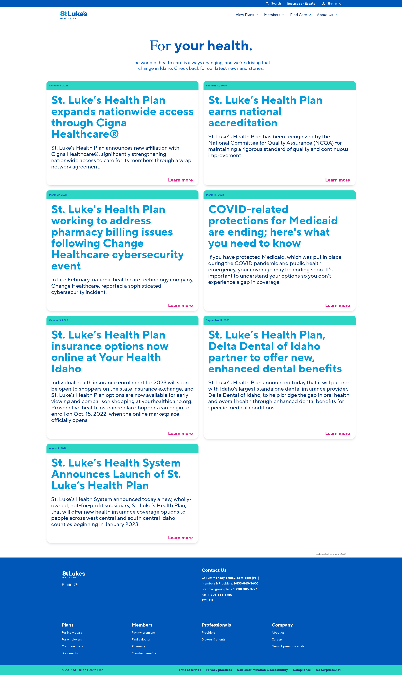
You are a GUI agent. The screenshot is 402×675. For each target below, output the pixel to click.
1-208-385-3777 (245, 589)
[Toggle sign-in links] (323, 3)
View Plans (245, 14)
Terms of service (189, 670)
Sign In (332, 4)
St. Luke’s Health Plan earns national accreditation (265, 111)
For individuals (72, 633)
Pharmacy (139, 646)
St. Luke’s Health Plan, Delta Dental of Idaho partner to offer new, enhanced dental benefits (275, 352)
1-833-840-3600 (246, 584)
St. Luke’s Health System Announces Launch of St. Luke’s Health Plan (116, 474)
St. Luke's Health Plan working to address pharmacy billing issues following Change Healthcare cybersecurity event (117, 237)
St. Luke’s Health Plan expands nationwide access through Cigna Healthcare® (122, 117)
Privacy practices (219, 670)
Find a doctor (141, 640)
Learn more (180, 180)
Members (272, 14)
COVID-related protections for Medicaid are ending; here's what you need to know (273, 226)
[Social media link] (63, 584)
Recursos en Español (301, 4)
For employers (72, 640)
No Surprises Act (328, 670)
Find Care (298, 14)
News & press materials (288, 646)
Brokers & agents (213, 640)
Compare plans (72, 646)
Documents (70, 653)
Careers (277, 640)
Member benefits (144, 653)
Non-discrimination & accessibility (262, 670)
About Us (325, 14)
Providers (208, 633)
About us (278, 633)
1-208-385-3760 (220, 595)
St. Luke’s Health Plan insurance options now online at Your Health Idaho (109, 352)
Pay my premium (143, 633)
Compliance (302, 670)
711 (211, 600)
